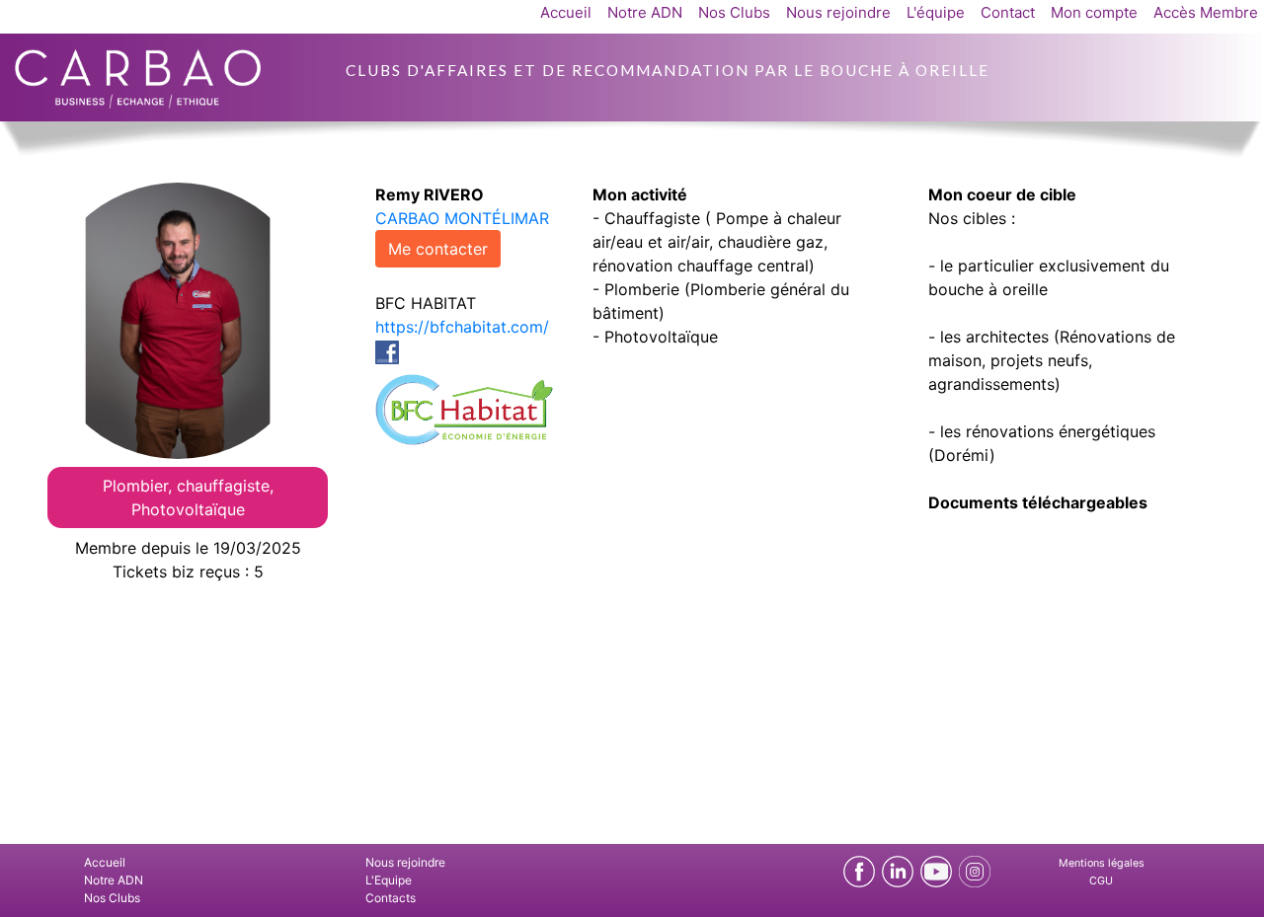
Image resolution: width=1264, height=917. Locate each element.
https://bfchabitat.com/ (462, 327)
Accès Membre (1205, 12)
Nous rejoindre (838, 12)
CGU (1101, 881)
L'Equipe (388, 880)
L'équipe (936, 12)
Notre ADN (644, 12)
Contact (1008, 12)
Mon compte (1094, 12)
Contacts (390, 897)
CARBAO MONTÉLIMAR (462, 218)
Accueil (566, 12)
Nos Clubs (734, 12)
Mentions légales (1102, 863)
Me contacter (438, 249)
